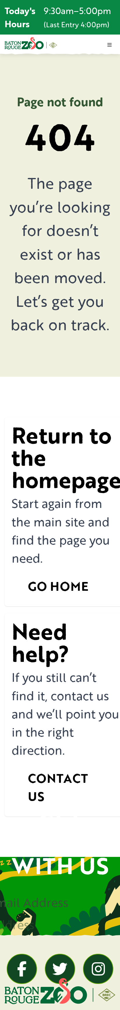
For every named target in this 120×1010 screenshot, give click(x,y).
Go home (58, 586)
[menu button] (109, 45)
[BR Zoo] (31, 43)
